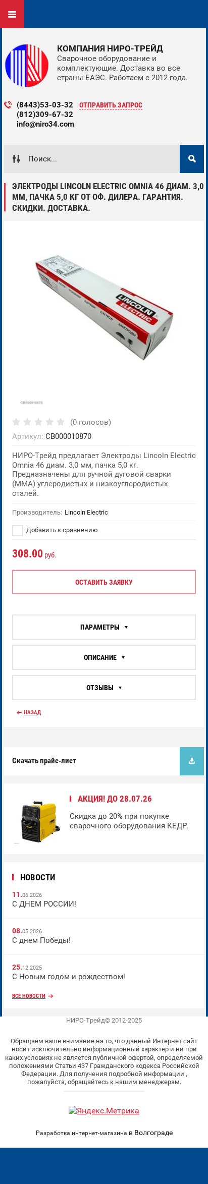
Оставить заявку (104, 582)
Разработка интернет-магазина (81, 1133)
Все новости (28, 996)
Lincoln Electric (86, 512)
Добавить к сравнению (61, 530)
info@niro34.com (45, 124)
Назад (32, 712)
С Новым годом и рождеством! (68, 976)
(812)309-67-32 (45, 114)
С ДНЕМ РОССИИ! (44, 904)
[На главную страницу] (26, 65)
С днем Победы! (41, 940)
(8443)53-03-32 (45, 104)
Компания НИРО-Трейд (110, 48)
